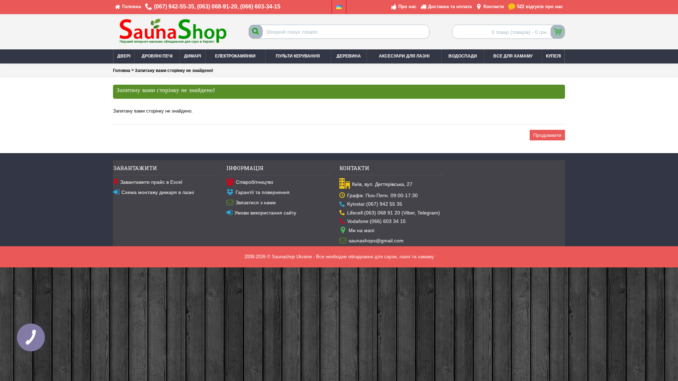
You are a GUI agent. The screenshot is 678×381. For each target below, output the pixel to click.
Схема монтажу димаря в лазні (157, 192)
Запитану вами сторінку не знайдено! (174, 70)
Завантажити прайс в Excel (151, 182)
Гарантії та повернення (263, 192)
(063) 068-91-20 (217, 7)
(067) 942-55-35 (174, 7)
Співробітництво (254, 182)
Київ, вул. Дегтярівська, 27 (382, 184)
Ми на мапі (361, 230)
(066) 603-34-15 (260, 7)
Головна (121, 70)
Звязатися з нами (256, 202)
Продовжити (547, 135)
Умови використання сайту (265, 213)
